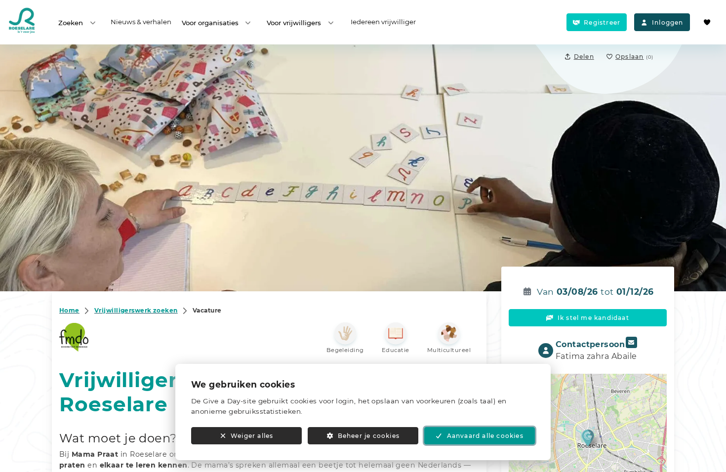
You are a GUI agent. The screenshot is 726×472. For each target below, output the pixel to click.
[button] (588, 438)
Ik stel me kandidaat (593, 317)
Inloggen (668, 22)
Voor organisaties (210, 23)
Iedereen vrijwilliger (383, 22)
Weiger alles (252, 435)
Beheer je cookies (369, 435)
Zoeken (70, 23)
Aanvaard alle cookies (485, 435)
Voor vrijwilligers (294, 23)
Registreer (602, 22)
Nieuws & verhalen (141, 22)
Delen (584, 56)
